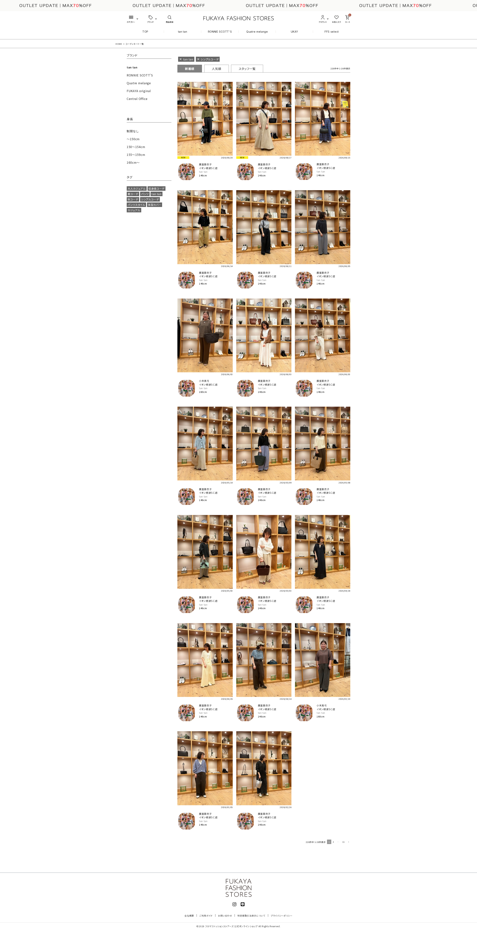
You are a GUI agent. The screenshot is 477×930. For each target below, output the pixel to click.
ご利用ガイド (206, 915)
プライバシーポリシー (282, 915)
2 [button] (333, 841)
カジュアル (134, 210)
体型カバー (154, 205)
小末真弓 (204, 381)
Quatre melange (257, 31)
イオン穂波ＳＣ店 (208, 168)
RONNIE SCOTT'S (220, 31)
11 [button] (343, 841)
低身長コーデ (157, 188)
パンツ (145, 194)
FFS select (332, 31)
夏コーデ (133, 194)
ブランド (132, 55)
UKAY (294, 31)
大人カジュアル (137, 188)
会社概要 (189, 915)
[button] (348, 842)
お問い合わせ (225, 915)
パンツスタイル (136, 205)
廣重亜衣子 (205, 164)
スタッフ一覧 (247, 68)
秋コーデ (133, 199)
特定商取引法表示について (251, 915)
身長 (130, 119)
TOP (145, 31)
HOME (119, 43)
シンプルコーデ (150, 199)
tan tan (182, 31)
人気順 (216, 68)
